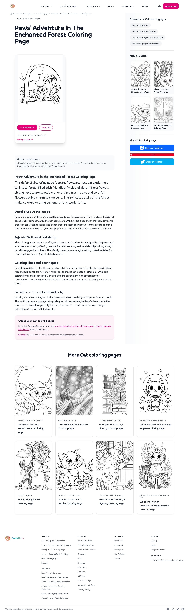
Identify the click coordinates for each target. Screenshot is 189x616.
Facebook (118, 540)
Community (126, 6)
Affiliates (82, 576)
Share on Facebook (154, 147)
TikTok (117, 558)
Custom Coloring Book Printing (54, 554)
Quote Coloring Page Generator (55, 598)
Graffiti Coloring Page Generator (55, 581)
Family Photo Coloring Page (53, 549)
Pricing (145, 6)
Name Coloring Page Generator (54, 593)
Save (153, 155)
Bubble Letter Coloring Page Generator (53, 587)
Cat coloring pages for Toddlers (146, 43)
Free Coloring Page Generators (54, 577)
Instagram (118, 549)
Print (44, 127)
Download (27, 127)
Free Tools (46, 569)
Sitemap (81, 563)
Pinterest (118, 545)
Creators (82, 554)
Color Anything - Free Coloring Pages (167, 560)
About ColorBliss (85, 540)
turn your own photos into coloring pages (73, 326)
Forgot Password (158, 549)
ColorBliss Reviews (86, 545)
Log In (153, 545)
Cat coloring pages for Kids (144, 31)
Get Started (170, 6)
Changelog (82, 567)
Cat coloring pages (42, 14)
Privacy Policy (84, 589)
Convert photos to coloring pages (56, 545)
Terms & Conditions (86, 585)
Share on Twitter (154, 161)
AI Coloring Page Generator (53, 540)
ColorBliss (22, 334)
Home (15, 14)
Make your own (23, 139)
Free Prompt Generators (52, 573)
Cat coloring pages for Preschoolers (147, 37)
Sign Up (154, 540)
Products (45, 6)
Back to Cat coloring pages (28, 18)
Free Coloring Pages (68, 6)
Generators (92, 6)
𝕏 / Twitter (119, 554)
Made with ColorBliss (87, 549)
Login (158, 6)
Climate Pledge (84, 580)
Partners (82, 572)
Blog (110, 6)
